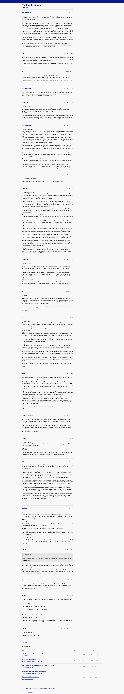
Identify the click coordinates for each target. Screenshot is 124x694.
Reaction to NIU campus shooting (31, 677)
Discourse (30, 692)
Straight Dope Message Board (7, 1)
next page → (25, 642)
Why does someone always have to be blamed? (34, 653)
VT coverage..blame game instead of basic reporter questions (38, 665)
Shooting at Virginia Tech (29, 659)
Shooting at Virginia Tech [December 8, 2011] (34, 671)
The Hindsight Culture (32, 5)
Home (23, 688)
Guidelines (35, 688)
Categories (28, 688)
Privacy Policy (51, 688)
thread (46, 17)
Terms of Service (43, 688)
